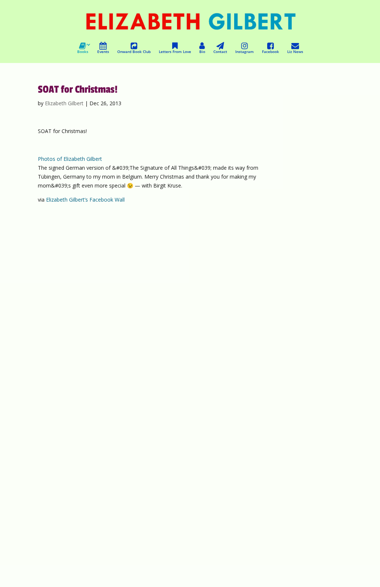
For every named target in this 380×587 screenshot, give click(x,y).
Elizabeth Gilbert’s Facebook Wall (85, 199)
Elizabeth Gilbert (64, 103)
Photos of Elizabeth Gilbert (70, 158)
